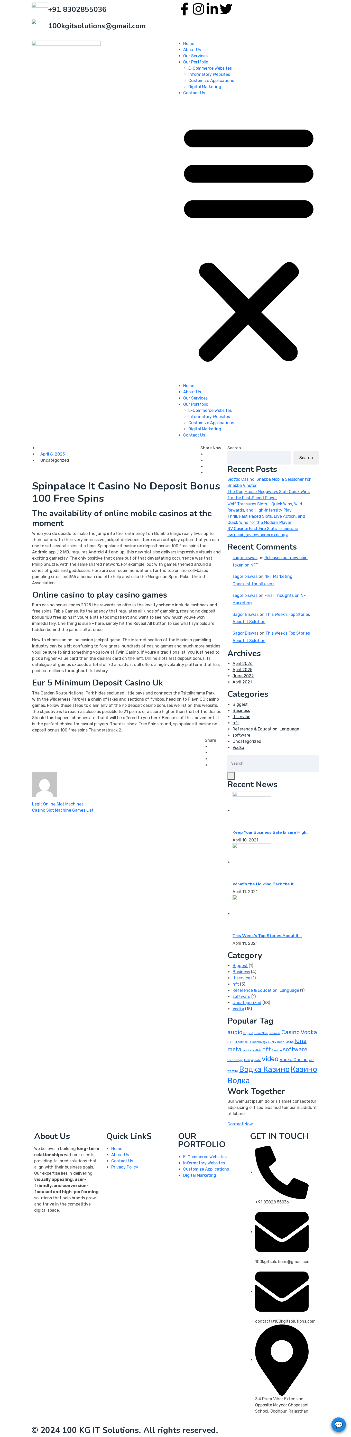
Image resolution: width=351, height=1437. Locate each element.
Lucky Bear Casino (280, 1042)
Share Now (210, 448)
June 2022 (243, 675)
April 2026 (243, 663)
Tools (247, 1060)
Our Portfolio (195, 62)
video (270, 1059)
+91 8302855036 (77, 9)
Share (210, 740)
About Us (192, 49)
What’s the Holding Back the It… (265, 884)
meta (234, 1049)
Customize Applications (211, 80)
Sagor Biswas (245, 614)
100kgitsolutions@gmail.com (97, 26)
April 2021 (242, 682)
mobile (247, 1050)
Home (188, 43)
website (232, 1071)
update (256, 1060)
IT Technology (258, 1042)
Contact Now (240, 1123)
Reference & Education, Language (266, 729)
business (274, 1033)
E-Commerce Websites (210, 68)
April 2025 (242, 669)
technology (235, 1060)
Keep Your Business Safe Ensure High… (271, 832)
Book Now (261, 1033)
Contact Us (194, 92)
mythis (256, 1050)
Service (277, 1050)
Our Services (195, 55)
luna (300, 1040)
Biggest (240, 704)
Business (241, 710)
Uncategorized (247, 741)
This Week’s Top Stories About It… (267, 936)
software (241, 735)
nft (236, 722)
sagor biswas (245, 557)
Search (234, 448)
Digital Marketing (204, 86)
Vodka (238, 747)
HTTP (230, 1042)
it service (241, 716)
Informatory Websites (209, 74)
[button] (248, 241)
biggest (248, 1033)
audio (234, 1032)
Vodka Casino (294, 1059)
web (311, 1060)
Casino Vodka (299, 1032)
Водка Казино (264, 1069)
